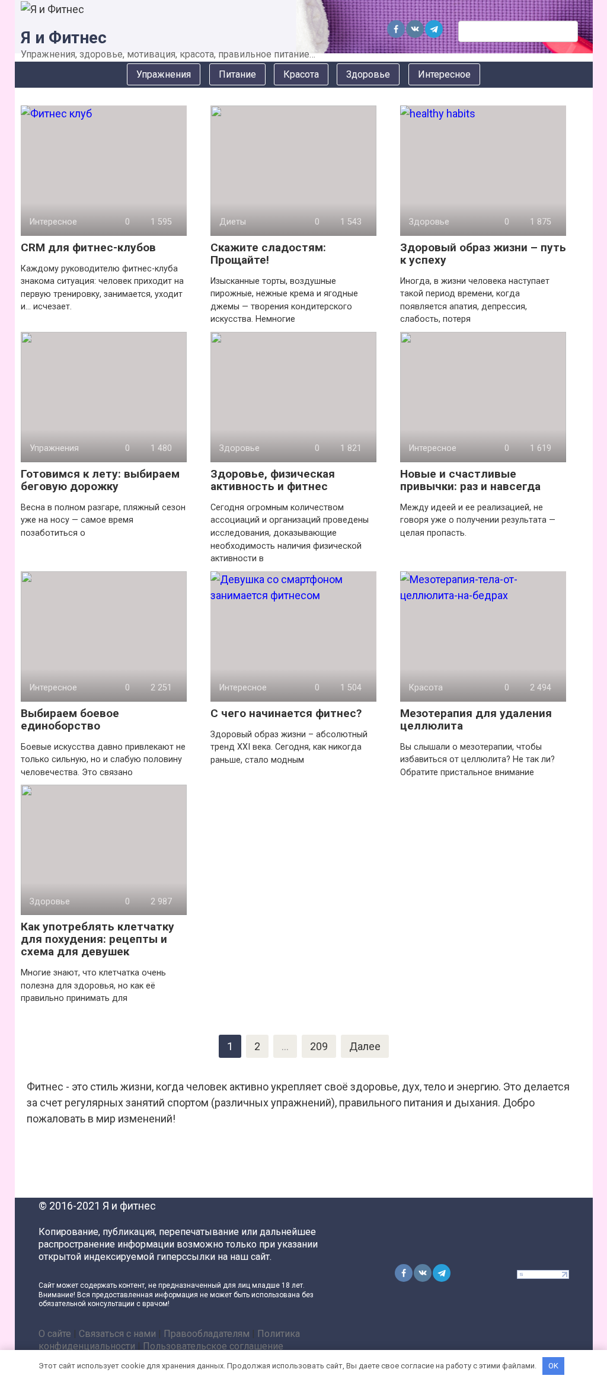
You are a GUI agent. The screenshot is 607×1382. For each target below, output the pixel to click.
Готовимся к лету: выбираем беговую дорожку (100, 480)
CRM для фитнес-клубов (88, 247)
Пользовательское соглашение (213, 1346)
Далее (365, 1046)
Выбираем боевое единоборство (70, 719)
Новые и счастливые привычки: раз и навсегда (470, 480)
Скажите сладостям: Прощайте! (268, 254)
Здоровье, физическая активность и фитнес (272, 480)
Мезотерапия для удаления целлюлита (476, 719)
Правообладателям (207, 1333)
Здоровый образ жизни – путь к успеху (483, 254)
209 (319, 1046)
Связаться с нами (117, 1333)
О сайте (55, 1333)
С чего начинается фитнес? (286, 713)
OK (553, 1365)
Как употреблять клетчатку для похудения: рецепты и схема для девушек (97, 939)
